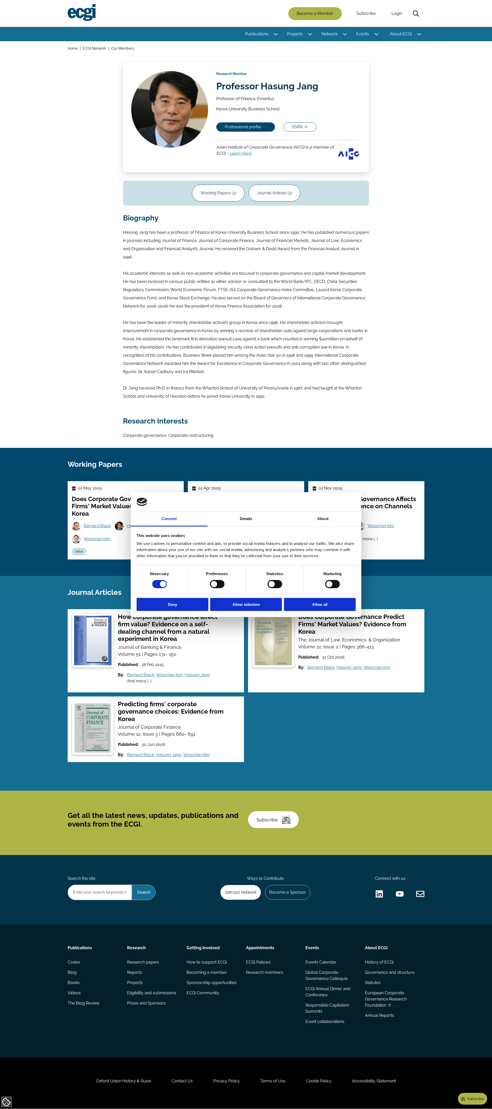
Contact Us (182, 1081)
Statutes (373, 982)
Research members (264, 972)
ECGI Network (94, 48)
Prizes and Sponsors (146, 1003)
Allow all (319, 604)
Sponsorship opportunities (212, 982)
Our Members (122, 48)
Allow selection (246, 604)
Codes (74, 962)
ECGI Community (203, 992)
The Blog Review (83, 1003)
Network (329, 33)
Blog (72, 972)
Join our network (241, 892)
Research (136, 947)
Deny (172, 604)
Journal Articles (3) (274, 193)
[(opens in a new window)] (379, 894)
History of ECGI (379, 962)
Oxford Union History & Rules (123, 1081)
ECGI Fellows (258, 962)
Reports (134, 972)
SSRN (297, 126)
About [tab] (323, 518)
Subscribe (366, 13)
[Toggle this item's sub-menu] (275, 34)
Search (415, 13)
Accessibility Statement (374, 1081)
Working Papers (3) (218, 193)
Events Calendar (320, 962)
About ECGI (401, 33)
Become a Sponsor (287, 892)
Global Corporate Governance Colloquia (326, 975)
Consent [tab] (169, 518)
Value (79, 551)
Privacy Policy (226, 1081)
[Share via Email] (420, 894)
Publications (256, 33)
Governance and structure (390, 972)
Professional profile (243, 126)
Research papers (143, 962)
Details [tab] (246, 518)
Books (74, 982)
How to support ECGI (207, 962)
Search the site (81, 878)
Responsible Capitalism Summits (327, 1008)
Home (73, 48)
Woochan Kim (97, 538)
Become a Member (315, 13)
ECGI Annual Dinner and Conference (327, 991)
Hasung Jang (197, 674)
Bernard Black (97, 525)
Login (397, 13)
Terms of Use (272, 1081)
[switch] (217, 584)
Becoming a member (207, 972)
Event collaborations (324, 1021)
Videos (74, 992)
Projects (295, 33)
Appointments (260, 947)
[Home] (82, 12)
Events (362, 33)
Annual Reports (379, 1015)
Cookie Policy (319, 1081)
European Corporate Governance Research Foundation (386, 999)
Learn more (240, 153)
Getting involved (203, 947)
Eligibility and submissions (151, 992)
